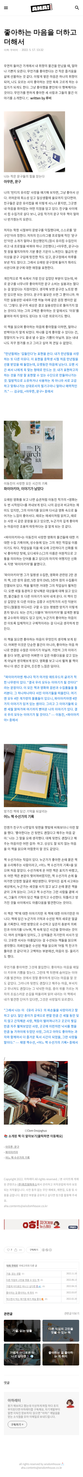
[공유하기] (15, 1250)
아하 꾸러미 (12, 1265)
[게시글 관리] (20, 1250)
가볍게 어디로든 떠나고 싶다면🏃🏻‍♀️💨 (23, 1286)
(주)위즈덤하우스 (27, 1184)
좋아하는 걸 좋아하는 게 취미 (20, 1292)
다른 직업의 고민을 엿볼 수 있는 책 (22, 1280)
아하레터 (14, 1400)
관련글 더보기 (71, 1313)
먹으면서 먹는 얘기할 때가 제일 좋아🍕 (25, 1299)
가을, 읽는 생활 (13, 1273)
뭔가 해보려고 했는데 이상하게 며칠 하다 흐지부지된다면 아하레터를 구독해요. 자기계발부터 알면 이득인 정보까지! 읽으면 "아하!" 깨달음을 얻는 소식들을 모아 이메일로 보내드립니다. (34, 1411)
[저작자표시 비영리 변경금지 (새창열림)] (47, 1249)
